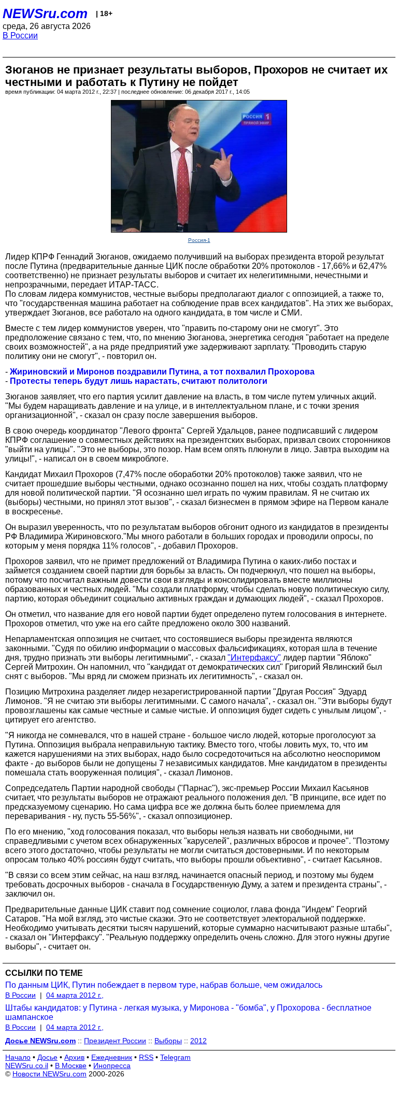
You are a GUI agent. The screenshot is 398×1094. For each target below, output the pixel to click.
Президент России (115, 1041)
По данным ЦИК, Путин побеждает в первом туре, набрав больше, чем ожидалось (163, 985)
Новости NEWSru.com (49, 1074)
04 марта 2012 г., (75, 995)
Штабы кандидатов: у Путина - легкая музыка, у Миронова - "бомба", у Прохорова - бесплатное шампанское (188, 1012)
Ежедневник (111, 1057)
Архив (74, 1057)
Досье (47, 1057)
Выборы (168, 1041)
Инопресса (112, 1065)
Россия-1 (199, 240)
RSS (146, 1057)
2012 (198, 1041)
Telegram (175, 1057)
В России (20, 35)
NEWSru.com (45, 13)
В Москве (71, 1065)
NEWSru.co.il (26, 1065)
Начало (18, 1057)
